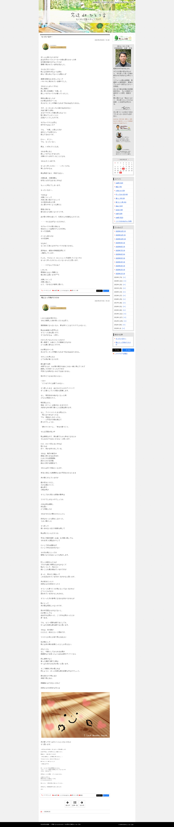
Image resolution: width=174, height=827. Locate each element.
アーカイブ (119, 227)
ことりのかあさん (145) (124, 221)
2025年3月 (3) (120, 266)
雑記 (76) (119, 187)
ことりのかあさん (64, 290)
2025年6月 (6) (120, 254)
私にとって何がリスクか (50, 297)
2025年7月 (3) (120, 250)
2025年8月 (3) (120, 246)
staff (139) (119, 213)
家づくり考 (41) (121, 202)
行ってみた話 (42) (122, 194)
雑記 (81, 795)
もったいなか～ (47, 37)
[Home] (41, 811)
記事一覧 (75, 805)
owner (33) (119, 210)
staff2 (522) (119, 217)
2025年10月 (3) (121, 239)
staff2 (55, 290)
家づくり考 (75, 290)
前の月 (68, 803)
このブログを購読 (121, 353)
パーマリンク (47, 290)
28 (120, 172)
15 (123, 168)
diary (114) (119, 206)
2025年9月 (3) (120, 243)
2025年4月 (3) (120, 262)
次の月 (82, 803)
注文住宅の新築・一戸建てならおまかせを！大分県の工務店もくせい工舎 (87, 16)
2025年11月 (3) (121, 235)
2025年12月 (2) (121, 231)
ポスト (100, 290)
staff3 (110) (119, 183)
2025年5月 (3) (120, 258)
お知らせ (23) (120, 190)
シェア (107, 290)
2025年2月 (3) (120, 270)
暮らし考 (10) (120, 198)
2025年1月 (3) (120, 273)
